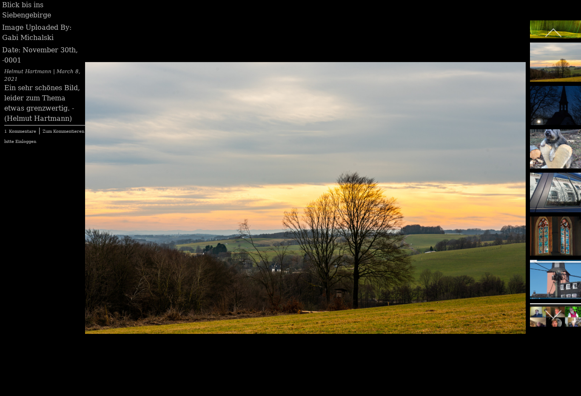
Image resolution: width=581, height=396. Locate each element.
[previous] (100, 185)
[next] (511, 185)
